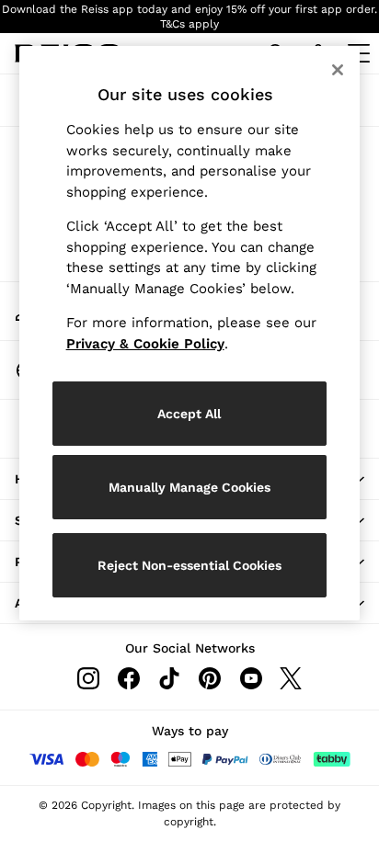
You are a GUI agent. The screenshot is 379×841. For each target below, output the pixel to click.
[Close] (337, 69)
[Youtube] (250, 678)
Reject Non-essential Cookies (189, 565)
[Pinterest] (210, 678)
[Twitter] (290, 678)
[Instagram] (88, 678)
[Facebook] (129, 678)
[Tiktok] (169, 678)
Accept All (189, 413)
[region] (190, 333)
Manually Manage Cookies (189, 487)
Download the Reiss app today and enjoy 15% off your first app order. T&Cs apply (189, 16)
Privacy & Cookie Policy (145, 343)
